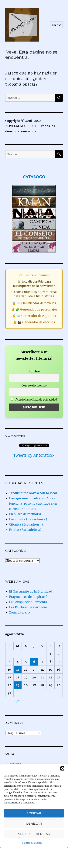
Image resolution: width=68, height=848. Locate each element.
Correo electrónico (34, 385)
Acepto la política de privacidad (36, 399)
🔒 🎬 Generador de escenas (34, 322)
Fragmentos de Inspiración (29, 597)
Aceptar (34, 813)
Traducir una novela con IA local (33, 493)
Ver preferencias (34, 834)
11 (17, 669)
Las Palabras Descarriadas (28, 607)
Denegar (34, 823)
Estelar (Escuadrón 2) (25, 530)
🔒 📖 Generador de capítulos (34, 316)
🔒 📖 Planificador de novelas (34, 303)
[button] (62, 768)
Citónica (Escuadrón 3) (26, 524)
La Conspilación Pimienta (28, 602)
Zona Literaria (19, 612)
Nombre (34, 371)
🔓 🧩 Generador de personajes (34, 309)
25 (17, 685)
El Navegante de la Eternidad (30, 591)
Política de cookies (32, 842)
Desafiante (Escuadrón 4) (28, 519)
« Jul (16, 701)
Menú (56, 24)
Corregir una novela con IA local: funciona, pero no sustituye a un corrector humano (33, 503)
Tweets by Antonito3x (34, 455)
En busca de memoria (25, 514)
